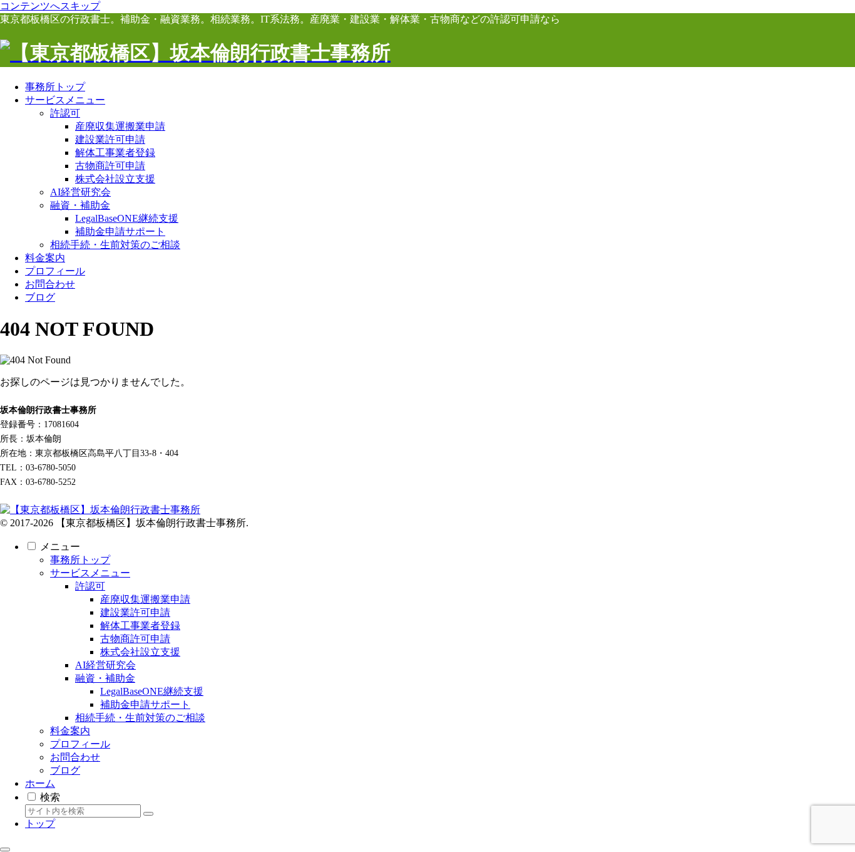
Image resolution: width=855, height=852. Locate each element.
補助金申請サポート (145, 704)
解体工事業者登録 (140, 625)
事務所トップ (80, 559)
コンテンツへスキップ (50, 6)
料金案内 (70, 730)
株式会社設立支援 (140, 652)
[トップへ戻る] (5, 849)
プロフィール (80, 744)
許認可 (90, 586)
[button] (148, 814)
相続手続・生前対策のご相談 (140, 717)
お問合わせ (75, 757)
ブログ (65, 770)
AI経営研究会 (105, 665)
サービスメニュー (90, 573)
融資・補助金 (105, 678)
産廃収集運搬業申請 (145, 599)
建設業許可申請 (135, 612)
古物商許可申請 (135, 638)
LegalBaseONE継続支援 (151, 691)
